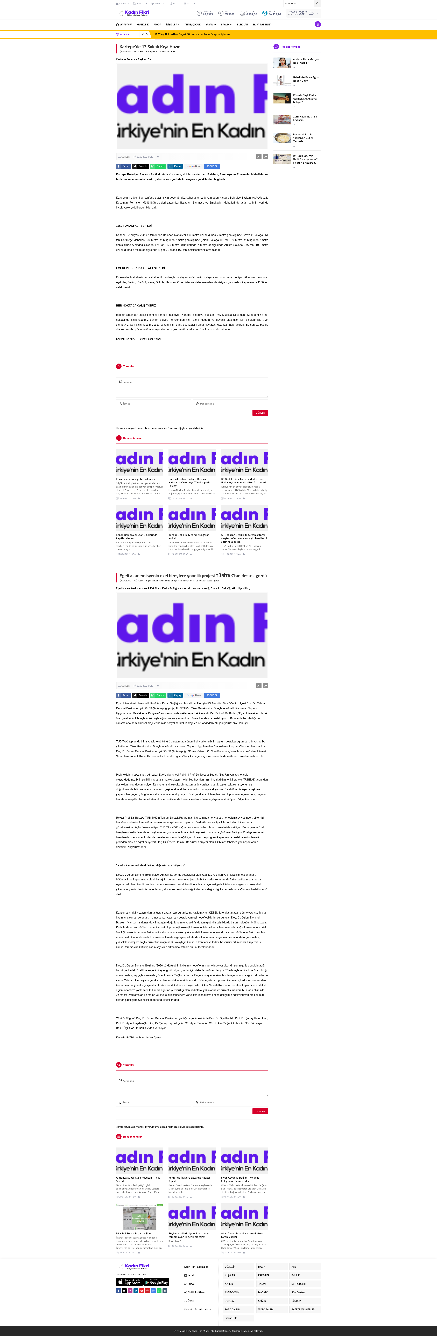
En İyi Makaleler (182, 1331)
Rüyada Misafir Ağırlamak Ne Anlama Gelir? (181, 34)
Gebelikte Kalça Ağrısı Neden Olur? (306, 78)
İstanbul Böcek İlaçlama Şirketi (134, 1233)
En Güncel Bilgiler (221, 1331)
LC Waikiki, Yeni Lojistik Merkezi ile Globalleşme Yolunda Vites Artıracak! (243, 480)
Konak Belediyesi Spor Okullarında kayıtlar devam (136, 536)
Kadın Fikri (197, 1331)
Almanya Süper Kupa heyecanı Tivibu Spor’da (138, 1179)
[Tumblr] (165, 1290)
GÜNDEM (138, 51)
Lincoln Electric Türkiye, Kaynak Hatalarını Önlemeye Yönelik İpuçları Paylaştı (190, 482)
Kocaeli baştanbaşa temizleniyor (135, 479)
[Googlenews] (153, 1290)
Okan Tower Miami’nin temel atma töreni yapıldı (242, 1235)
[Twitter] (124, 1290)
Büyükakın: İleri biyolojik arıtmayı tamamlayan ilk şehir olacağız (188, 1235)
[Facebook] (118, 1290)
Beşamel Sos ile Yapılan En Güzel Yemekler (303, 138)
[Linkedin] (135, 1290)
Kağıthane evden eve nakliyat (247, 1331)
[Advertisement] (104, 51)
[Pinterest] (147, 1290)
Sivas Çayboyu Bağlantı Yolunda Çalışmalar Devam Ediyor (240, 1179)
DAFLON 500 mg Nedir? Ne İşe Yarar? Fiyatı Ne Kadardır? (305, 159)
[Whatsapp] (159, 1290)
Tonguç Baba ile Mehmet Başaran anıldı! (188, 536)
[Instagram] (130, 1290)
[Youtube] (141, 1290)
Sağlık (207, 1331)
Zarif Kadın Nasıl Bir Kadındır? (305, 118)
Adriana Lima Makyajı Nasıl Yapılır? (306, 61)
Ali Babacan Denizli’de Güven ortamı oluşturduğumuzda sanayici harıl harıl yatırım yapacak (244, 538)
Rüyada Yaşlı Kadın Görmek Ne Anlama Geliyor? (305, 98)
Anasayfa (126, 51)
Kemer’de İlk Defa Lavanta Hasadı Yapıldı (189, 1179)
